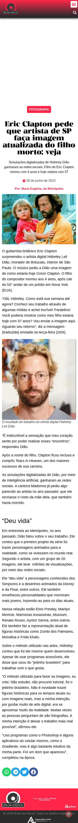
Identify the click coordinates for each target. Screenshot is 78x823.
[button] (74, 4)
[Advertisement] (39, 59)
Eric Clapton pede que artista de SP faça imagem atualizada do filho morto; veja (39, 138)
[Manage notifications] (68, 814)
